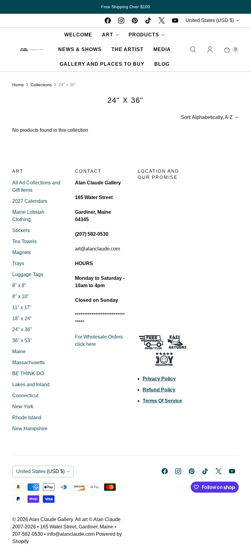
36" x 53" (22, 340)
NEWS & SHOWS (80, 49)
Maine (19, 351)
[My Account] (210, 49)
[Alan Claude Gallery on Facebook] (107, 20)
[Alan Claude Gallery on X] (161, 20)
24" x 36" (22, 329)
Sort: (207, 117)
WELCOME (78, 34)
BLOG (162, 64)
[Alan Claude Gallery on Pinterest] (134, 20)
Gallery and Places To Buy (102, 64)
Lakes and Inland (31, 384)
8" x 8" (19, 285)
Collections (41, 84)
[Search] (192, 49)
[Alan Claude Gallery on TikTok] (148, 20)
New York (22, 406)
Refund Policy (159, 389)
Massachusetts (28, 362)
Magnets (21, 252)
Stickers (21, 230)
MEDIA (162, 49)
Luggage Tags (27, 274)
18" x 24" (22, 318)
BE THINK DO (28, 373)
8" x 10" (20, 296)
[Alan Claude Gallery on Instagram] (121, 20)
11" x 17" (22, 307)
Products (144, 34)
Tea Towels (24, 241)
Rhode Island (26, 417)
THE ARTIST (127, 49)
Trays (18, 263)
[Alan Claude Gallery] (31, 49)
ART (107, 34)
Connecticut (25, 395)
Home (18, 84)
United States (209, 20)
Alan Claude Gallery (51, 519)
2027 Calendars (29, 201)
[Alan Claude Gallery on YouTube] (175, 20)
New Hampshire (29, 428)
